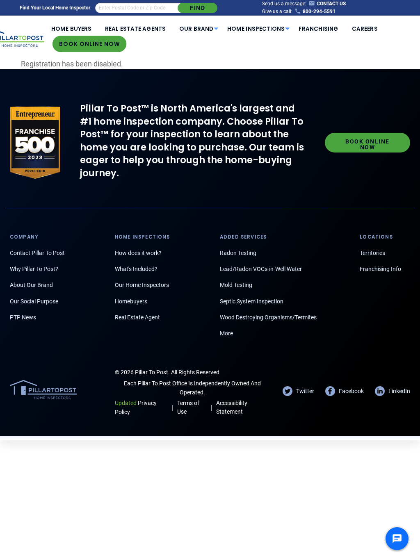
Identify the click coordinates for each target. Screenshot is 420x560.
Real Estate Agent (137, 317)
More (226, 333)
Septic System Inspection (251, 301)
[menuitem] (71, 29)
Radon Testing (238, 253)
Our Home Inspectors (142, 285)
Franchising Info (380, 269)
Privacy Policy (136, 407)
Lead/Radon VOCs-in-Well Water (261, 269)
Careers (364, 29)
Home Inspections (256, 29)
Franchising (318, 29)
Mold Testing (236, 285)
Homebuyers (131, 301)
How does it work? (138, 253)
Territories (372, 253)
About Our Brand (31, 285)
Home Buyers (71, 29)
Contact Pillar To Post (37, 253)
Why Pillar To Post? (34, 269)
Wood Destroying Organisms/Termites (268, 317)
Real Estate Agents (135, 29)
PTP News (23, 317)
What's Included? (136, 269)
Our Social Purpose (34, 301)
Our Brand (196, 29)
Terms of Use (188, 407)
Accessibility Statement (231, 407)
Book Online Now (89, 44)
